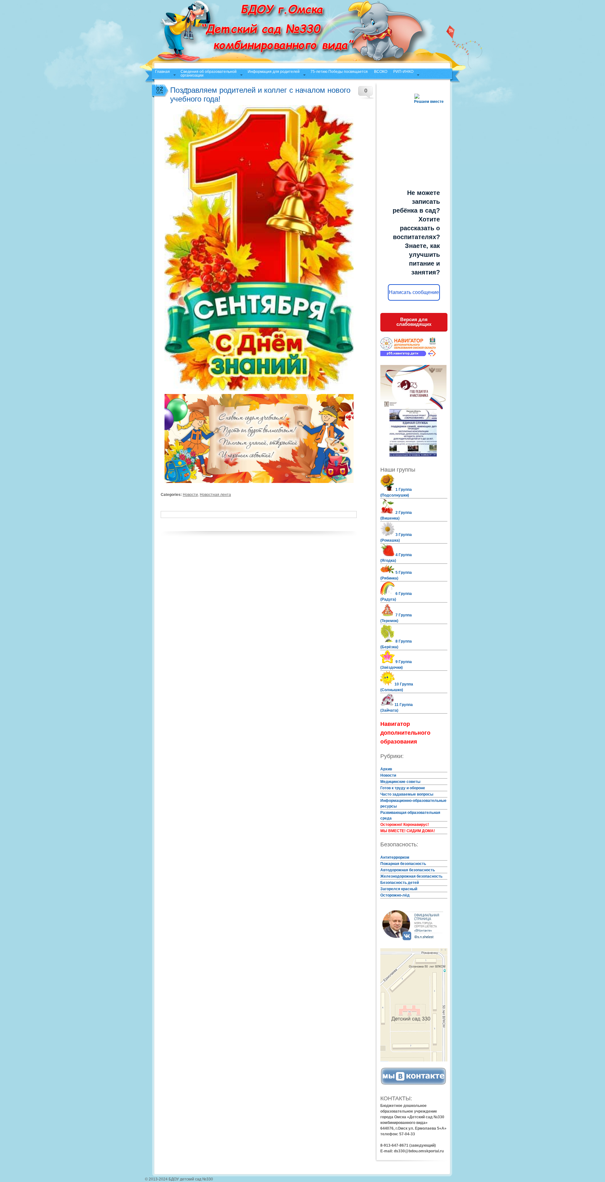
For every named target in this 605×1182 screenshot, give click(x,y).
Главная (162, 71)
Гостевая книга (168, 85)
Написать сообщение (414, 292)
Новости (190, 494)
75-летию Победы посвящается (339, 71)
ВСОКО (380, 71)
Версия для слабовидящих (413, 322)
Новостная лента (215, 494)
